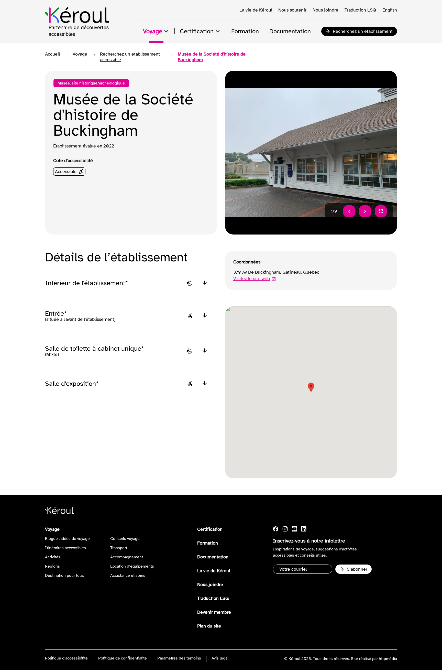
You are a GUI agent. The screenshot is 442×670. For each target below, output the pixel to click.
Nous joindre (325, 10)
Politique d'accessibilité (66, 658)
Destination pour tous (64, 575)
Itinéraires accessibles (65, 547)
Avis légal (220, 658)
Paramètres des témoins (179, 658)
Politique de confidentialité (122, 658)
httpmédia (388, 658)
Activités (52, 557)
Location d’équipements (132, 566)
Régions (52, 566)
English (389, 10)
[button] (311, 387)
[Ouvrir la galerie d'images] (381, 211)
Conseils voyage (125, 538)
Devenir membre (214, 612)
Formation (207, 543)
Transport (118, 547)
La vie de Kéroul (255, 10)
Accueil (52, 54)
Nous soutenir (292, 10)
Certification (210, 529)
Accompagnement (126, 557)
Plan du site (209, 626)
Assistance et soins (127, 575)
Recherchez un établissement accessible (130, 56)
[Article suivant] (365, 211)
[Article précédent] (349, 211)
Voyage (80, 54)
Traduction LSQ (360, 10)
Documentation (212, 557)
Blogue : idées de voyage (67, 538)
